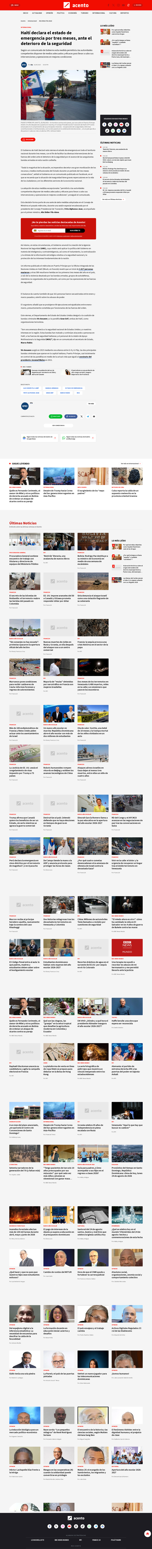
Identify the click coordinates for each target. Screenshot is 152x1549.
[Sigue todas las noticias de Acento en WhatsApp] (78, 438)
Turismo (84, 13)
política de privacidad (76, 236)
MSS (78, 393)
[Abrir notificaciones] (128, 5)
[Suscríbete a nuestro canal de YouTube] (123, 5)
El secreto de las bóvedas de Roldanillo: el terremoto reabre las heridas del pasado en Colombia (116, 181)
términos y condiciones (63, 236)
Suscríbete (75, 230)
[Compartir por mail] (94, 416)
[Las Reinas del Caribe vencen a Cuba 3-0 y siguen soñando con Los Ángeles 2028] (115, 66)
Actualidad (37, 13)
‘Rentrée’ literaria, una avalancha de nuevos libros (115, 150)
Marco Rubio (65, 393)
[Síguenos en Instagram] (118, 5)
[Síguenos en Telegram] (119, 131)
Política (60, 13)
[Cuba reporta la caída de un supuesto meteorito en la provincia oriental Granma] (127, 483)
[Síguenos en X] (113, 5)
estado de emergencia (73, 388)
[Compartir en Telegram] (88, 416)
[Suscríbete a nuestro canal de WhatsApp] (113, 131)
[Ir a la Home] (147, 1533)
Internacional (98, 13)
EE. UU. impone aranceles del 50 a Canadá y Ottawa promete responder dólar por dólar (117, 192)
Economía (72, 13)
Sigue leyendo (20, 463)
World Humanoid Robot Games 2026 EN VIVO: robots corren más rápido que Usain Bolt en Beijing (117, 160)
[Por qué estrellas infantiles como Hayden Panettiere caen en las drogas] (115, 33)
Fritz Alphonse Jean (31, 393)
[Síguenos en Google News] (124, 131)
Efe (32, 65)
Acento (23, 21)
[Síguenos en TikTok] (107, 131)
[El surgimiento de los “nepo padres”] (93, 482)
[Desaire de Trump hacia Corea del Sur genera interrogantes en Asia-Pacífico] (58, 483)
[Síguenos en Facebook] (108, 5)
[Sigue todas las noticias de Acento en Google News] (39, 438)
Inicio (25, 13)
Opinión (49, 13)
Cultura (112, 13)
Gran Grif (49, 393)
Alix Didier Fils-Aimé (45, 21)
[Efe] (24, 65)
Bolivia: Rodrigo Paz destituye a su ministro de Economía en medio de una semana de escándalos (116, 171)
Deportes (124, 13)
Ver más (91, 404)
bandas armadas (51, 388)
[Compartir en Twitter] (82, 416)
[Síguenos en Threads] (127, 124)
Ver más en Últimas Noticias (112, 199)
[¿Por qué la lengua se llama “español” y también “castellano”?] (115, 43)
